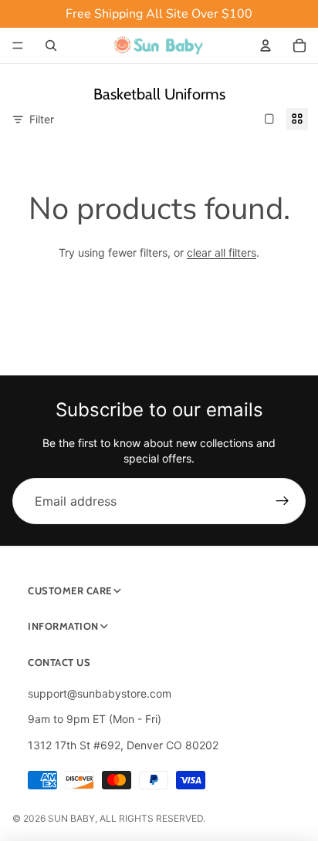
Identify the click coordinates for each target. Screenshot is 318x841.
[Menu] (18, 45)
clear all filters (221, 252)
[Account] (265, 45)
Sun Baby (71, 818)
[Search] (51, 45)
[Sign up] (282, 501)
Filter (41, 119)
